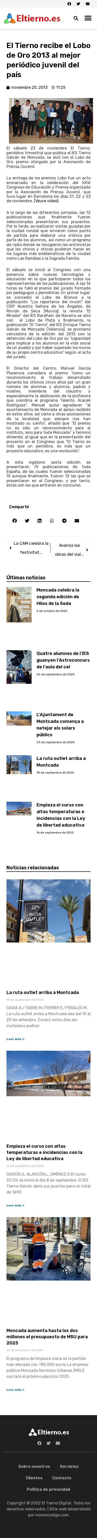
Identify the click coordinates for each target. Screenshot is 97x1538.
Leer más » (15, 1039)
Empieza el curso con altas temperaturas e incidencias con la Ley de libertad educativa (44, 1152)
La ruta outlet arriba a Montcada (42, 992)
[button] (88, 18)
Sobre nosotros (34, 1466)
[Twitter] (78, 3)
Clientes (34, 1478)
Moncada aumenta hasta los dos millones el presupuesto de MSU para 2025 (47, 1337)
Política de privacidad (48, 1489)
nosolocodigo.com (52, 1515)
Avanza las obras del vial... (69, 550)
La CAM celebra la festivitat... (31, 548)
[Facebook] (69, 3)
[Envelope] (87, 3)
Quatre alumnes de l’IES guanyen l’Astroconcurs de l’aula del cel (63, 660)
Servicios (69, 1466)
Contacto (61, 1478)
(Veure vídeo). (46, 200)
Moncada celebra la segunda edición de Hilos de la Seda (58, 596)
